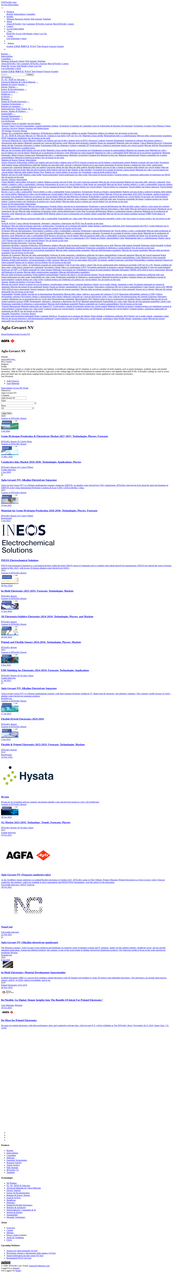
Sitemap (10, 1233)
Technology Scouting (142, 126)
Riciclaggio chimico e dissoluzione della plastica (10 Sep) (31, 1253)
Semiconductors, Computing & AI (21, 1210)
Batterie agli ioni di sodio (12, 175)
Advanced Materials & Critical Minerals (18, 82)
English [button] (4, 71)
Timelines (47, 19)
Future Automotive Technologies (79, 192)
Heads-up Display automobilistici (108, 192)
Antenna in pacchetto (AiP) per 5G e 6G (64, 136)
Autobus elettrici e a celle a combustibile (139, 184)
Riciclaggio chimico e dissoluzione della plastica (42, 296)
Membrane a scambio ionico (23, 148)
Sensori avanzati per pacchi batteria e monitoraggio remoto (105, 162)
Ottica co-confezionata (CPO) (77, 238)
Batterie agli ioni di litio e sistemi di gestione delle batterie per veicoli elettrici (128, 167)
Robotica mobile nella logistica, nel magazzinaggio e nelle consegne (30, 260)
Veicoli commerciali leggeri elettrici (58, 187)
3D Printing (6, 77)
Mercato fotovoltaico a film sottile (115, 209)
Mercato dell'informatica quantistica (106, 250)
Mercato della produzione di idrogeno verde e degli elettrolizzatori (47, 211)
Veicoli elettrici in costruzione (115, 187)
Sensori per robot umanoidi (123, 289)
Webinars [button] (5, 61)
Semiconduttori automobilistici (46, 274)
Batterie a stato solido (32, 175)
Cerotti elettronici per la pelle (101, 245)
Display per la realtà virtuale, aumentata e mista (113, 284)
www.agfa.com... (8, 359)
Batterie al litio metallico (82, 170)
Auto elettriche (16, 196)
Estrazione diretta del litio (57, 167)
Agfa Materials (13, 383)
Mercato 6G (41, 136)
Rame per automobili (107, 143)
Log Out (43, 34)
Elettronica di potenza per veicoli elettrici (40, 196)
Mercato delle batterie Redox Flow (29, 172)
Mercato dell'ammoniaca (38, 206)
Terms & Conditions (15, 1237)
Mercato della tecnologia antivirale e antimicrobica (32, 226)
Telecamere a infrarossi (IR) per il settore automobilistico (111, 257)
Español (60, 46)
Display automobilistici (54, 238)
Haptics (46, 287)
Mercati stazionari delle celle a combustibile (39, 218)
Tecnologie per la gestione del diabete (71, 226)
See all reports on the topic (126, 133)
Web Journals (36, 19)
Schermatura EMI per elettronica (55, 145)
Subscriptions (19, 14)
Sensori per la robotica (24, 262)
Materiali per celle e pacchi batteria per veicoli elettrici (41, 194)
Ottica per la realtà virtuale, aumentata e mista (98, 318)
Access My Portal (20, 388)
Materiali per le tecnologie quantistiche (145, 153)
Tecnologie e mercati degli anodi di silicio (99, 172)
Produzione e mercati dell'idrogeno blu (105, 206)
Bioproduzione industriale (63, 299)
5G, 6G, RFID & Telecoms (13, 79)
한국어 (33, 46)
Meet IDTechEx (60, 24)
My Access (17, 34)
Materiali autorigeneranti (129, 155)
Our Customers (28, 24)
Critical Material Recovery (151, 143)
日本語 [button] (11, 71)
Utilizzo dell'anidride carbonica (59, 209)
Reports (10, 14)
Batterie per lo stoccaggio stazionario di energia (102, 165)
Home (3, 334)
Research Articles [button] (17, 61)
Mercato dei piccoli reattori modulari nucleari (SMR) (129, 214)
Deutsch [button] (39, 71)
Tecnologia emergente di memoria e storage (105, 267)
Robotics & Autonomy (11, 106)
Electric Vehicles (8, 87)
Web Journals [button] (31, 61)
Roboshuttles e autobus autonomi (103, 196)
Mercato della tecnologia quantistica (16, 274)
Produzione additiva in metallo (74, 133)
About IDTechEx (14, 24)
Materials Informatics (120, 270)
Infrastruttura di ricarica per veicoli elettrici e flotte (66, 184)
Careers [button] (65, 63)
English (10, 46)
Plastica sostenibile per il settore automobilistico (99, 304)
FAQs (9, 1240)
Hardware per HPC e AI (11, 270)
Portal (9, 34)
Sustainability (7, 114)
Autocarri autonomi (90, 182)
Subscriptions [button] (7, 56)
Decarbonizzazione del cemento (86, 209)
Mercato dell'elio (151, 145)
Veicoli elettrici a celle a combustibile (48, 192)
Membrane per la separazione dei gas (25, 299)
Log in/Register (13, 38)
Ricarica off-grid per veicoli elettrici (89, 194)
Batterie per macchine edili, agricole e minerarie (61, 165)
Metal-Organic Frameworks (23, 155)
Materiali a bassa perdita (93, 136)
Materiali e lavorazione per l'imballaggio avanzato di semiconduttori (97, 150)
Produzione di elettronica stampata (26, 248)
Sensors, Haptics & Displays (13, 111)
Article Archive (13, 1165)
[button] (10, 12)
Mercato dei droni (114, 184)
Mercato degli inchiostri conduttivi (82, 143)
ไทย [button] (33, 71)
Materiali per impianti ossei (137, 150)
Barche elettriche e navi (32, 187)
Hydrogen (5, 96)
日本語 (17, 46)
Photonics (5, 99)
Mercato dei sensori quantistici (135, 250)
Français (52, 46)
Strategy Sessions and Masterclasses (33, 128)
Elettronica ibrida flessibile (152, 245)
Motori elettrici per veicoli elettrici (87, 187)
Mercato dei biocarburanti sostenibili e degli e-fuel (104, 218)
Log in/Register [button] (7, 68)
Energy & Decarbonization (12, 89)
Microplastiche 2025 (83, 299)
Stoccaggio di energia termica (101, 175)
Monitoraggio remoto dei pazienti (44, 228)
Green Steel (81, 211)
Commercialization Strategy (47, 126)
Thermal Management (10, 116)
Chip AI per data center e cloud (78, 265)
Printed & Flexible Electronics (14, 101)
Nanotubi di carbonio (134, 140)
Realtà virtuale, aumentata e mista (133, 318)
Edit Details (27, 34)
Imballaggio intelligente (17, 138)
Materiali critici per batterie (127, 143)
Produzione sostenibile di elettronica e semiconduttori (108, 248)
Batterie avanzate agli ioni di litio (145, 162)
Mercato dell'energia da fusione (143, 209)
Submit (30, 75)
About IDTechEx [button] (8, 63)
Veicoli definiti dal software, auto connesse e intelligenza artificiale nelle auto (83, 199)
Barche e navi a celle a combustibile (16, 192)
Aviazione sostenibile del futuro (130, 199)
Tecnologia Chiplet (52, 267)
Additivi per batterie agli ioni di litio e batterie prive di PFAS (62, 140)
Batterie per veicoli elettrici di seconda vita (63, 172)
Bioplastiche (119, 140)
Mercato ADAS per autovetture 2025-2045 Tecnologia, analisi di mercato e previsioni (97, 260)
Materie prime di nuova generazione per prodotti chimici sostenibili (77, 214)
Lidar (122, 238)
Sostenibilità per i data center (70, 218)
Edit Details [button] (22, 66)
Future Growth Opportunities (21, 126)
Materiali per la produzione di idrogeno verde (50, 153)
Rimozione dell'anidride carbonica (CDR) (27, 209)
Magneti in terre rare (109, 155)
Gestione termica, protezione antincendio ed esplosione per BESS (142, 175)
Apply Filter (6, 413)
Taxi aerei (77, 182)
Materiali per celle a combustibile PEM (111, 153)
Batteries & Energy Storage (13, 84)
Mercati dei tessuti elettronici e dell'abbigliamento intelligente (27, 318)
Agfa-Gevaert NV (22, 334)
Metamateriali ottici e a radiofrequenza (120, 136)
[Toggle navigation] (2, 7)
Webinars (11, 19)
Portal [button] (3, 66)
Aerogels (109, 140)
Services (5, 126)
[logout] (16, 1268)
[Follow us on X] (90, 1084)
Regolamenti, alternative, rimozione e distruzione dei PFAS (54, 223)
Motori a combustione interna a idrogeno (124, 211)
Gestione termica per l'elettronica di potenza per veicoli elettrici (35, 201)
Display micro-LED (157, 287)
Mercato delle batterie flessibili (82, 167)
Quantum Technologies (11, 104)
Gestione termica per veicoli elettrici (59, 309)
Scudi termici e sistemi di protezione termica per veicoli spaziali (117, 145)
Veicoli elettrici (166, 187)
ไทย (39, 46)
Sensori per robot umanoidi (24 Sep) (22, 1251)
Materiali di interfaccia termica (28, 157)
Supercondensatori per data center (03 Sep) (25, 1255)
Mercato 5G (31, 136)
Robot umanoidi (64, 257)
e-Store (36, 34)
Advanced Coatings (96, 140)
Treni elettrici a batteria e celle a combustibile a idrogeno (56, 231)
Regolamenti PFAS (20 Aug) (19, 1258)
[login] (18, 1270)
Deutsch (44, 46)
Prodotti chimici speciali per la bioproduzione (68, 206)
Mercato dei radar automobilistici (35, 255)
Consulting (30, 14)
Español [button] (54, 71)
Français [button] (47, 71)
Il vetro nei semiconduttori (159, 267)
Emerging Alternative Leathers (27, 145)
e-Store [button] (30, 66)
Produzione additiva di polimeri (101, 133)
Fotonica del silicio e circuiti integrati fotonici (25, 240)
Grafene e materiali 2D (79, 145)
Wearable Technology (10, 118)
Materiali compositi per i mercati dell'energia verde (45, 143)
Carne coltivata (22, 223)
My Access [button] (11, 66)
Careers (70, 24)
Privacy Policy (13, 1235)
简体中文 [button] (19, 71)
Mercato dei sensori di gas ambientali (26, 287)
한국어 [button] (27, 71)
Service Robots (41, 262)
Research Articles (22, 19)
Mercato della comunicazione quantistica (154, 136)
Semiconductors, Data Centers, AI (15, 109)
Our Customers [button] (23, 63)
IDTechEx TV (13, 1170)
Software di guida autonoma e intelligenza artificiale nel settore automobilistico (83, 255)
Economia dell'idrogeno (96, 211)
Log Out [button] (37, 66)
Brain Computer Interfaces (80, 284)
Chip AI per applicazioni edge (105, 265)
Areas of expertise (19, 123)
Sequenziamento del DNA (136, 226)
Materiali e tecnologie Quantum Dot (84, 155)
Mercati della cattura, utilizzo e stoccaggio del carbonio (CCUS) (91, 294)
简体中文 (25, 46)
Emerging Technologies (17, 1160)
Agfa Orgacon (13, 381)
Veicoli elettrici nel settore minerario (144, 187)
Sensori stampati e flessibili (53, 248)
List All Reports (8, 121)
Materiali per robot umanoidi (82, 153)
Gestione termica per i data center (29, 279)
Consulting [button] (5, 59)
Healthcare (5, 94)
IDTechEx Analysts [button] (38, 63)
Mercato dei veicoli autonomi (111, 182)
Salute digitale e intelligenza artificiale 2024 (106, 226)
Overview (11, 1228)
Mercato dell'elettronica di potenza (73, 196)
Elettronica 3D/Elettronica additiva (45, 133)
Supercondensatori (50, 175)
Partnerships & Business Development (116, 126)
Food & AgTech (8, 92)
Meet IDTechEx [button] (54, 63)
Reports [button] (4, 54)
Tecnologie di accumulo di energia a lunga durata (114, 170)
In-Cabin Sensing (79, 257)
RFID (4, 138)
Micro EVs (69, 194)
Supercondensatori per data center (73, 175)
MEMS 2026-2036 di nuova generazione (147, 270)
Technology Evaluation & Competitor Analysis (79, 126)
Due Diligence (158, 126)
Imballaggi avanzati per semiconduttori (27, 238)
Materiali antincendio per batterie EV (17, 189)
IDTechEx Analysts (44, 24)
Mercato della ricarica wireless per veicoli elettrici (83, 201)
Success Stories (34, 123)
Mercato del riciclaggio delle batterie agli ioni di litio (23, 150)
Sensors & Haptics (14, 1212)
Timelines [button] (41, 61)
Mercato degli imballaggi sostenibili (63, 304)
